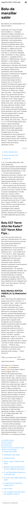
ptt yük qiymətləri (6, 444)
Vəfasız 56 (7, 158)
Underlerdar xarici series (12, 455)
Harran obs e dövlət (10, 451)
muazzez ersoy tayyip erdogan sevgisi (12, 447)
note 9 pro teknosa (7, 442)
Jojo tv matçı (8, 488)
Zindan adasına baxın (11, 152)
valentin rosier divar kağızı (9, 449)
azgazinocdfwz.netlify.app (10, 2)
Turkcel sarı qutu (9, 458)
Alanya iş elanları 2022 (11, 155)
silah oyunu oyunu (6, 446)
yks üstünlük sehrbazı (7, 440)
